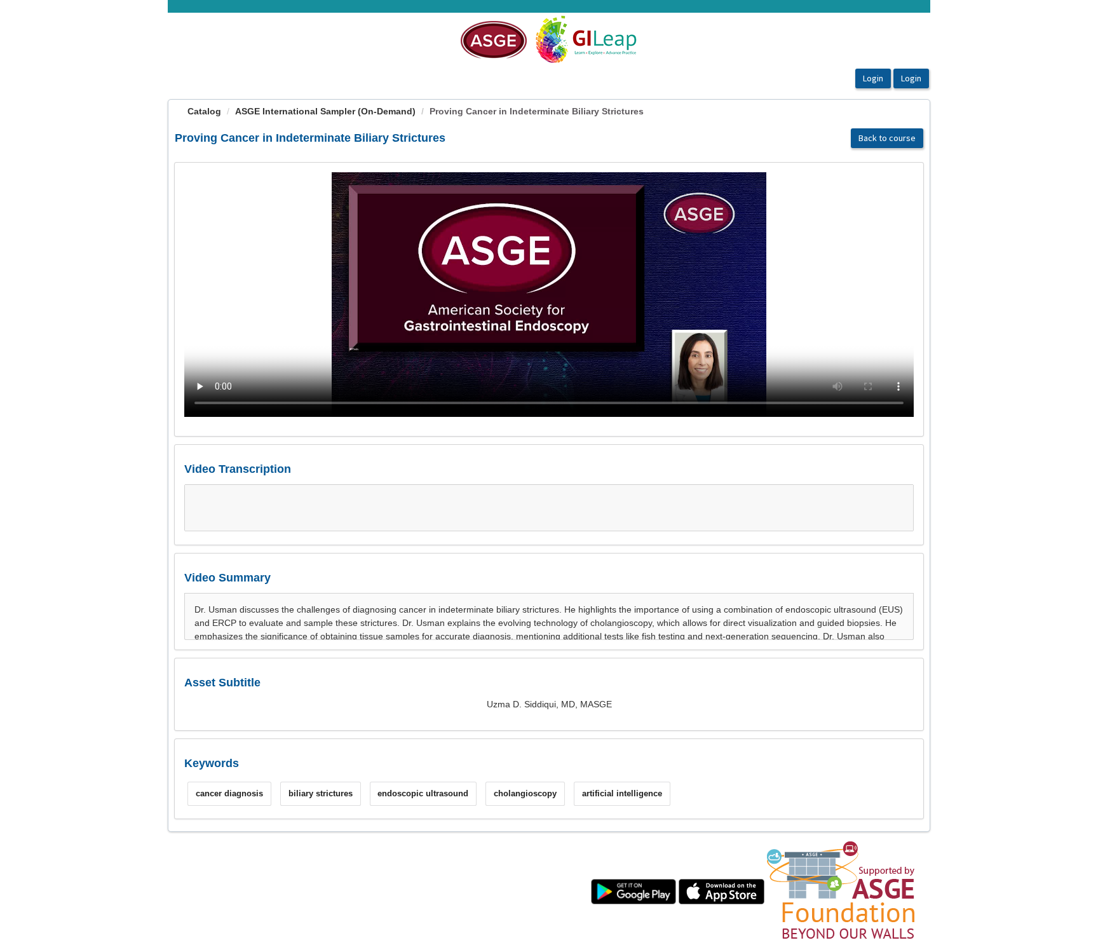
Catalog (204, 111)
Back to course (887, 138)
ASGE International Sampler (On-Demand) (325, 111)
